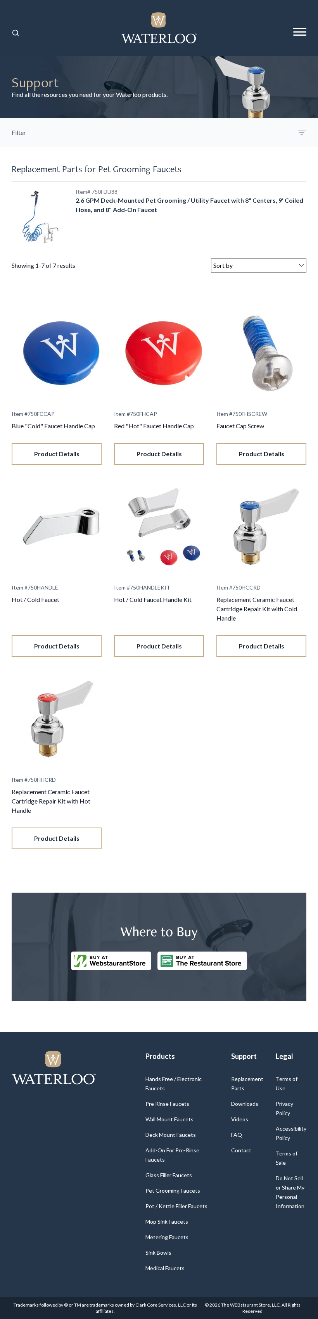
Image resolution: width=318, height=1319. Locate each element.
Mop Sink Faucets (166, 1221)
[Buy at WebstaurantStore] (111, 961)
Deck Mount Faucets (170, 1134)
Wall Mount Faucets (169, 1119)
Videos (239, 1119)
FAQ (236, 1134)
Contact (241, 1150)
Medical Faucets (165, 1268)
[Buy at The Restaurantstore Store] (202, 961)
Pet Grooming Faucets (172, 1190)
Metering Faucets (166, 1237)
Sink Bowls (158, 1252)
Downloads (244, 1103)
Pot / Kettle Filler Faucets (176, 1206)
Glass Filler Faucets (168, 1175)
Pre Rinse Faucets (167, 1103)
